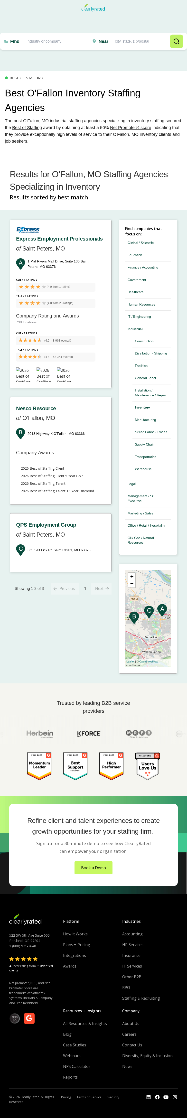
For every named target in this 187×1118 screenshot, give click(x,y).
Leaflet (130, 661)
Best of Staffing (27, 127)
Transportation (145, 457)
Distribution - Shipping (151, 353)
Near (103, 41)
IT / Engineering (139, 316)
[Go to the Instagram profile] (175, 1097)
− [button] (131, 584)
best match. (74, 197)
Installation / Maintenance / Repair (151, 392)
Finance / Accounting (143, 267)
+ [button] (131, 576)
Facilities (141, 366)
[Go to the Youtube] (157, 1097)
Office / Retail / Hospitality (146, 525)
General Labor (145, 378)
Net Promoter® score (130, 127)
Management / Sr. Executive (141, 498)
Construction (144, 341)
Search (176, 41)
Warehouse (143, 469)
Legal (132, 484)
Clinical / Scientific (141, 243)
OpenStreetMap (148, 661)
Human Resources (141, 304)
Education (135, 255)
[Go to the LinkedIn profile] (148, 1097)
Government (137, 280)
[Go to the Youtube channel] (166, 1097)
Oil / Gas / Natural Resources (141, 540)
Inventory (142, 407)
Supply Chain (145, 444)
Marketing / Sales (140, 513)
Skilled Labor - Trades (151, 432)
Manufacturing (145, 420)
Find (14, 41)
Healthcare (136, 292)
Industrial (135, 329)
